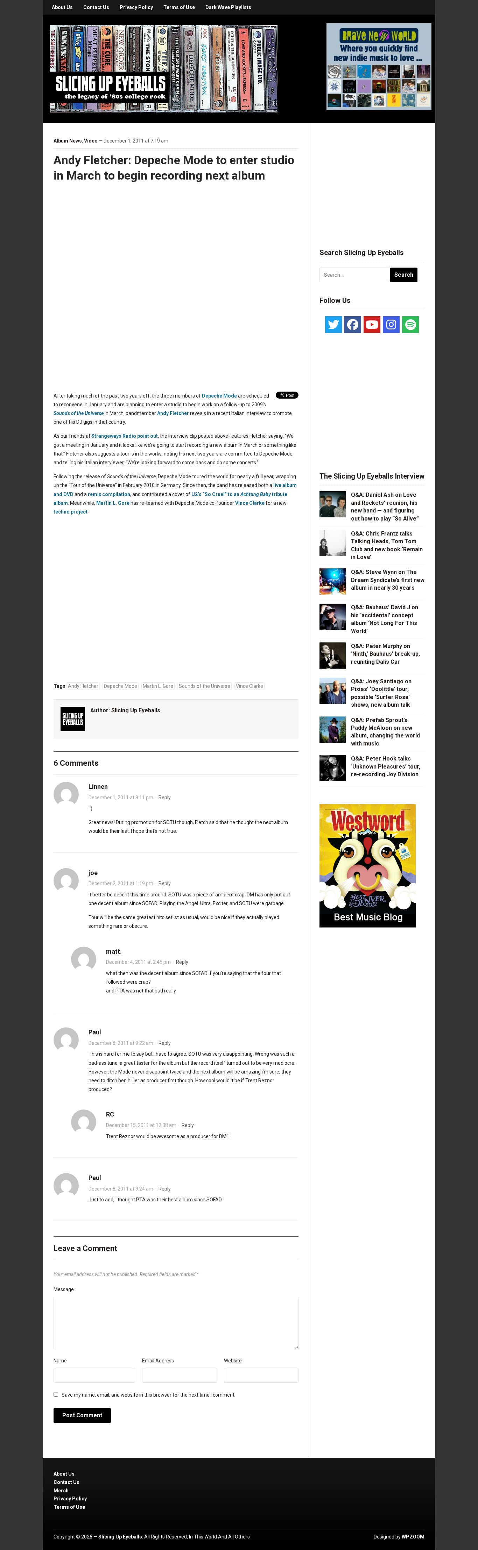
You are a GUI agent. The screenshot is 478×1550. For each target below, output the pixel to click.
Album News (68, 141)
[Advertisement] (371, 177)
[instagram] (391, 324)
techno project (70, 512)
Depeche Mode (219, 396)
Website (233, 1360)
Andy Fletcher (173, 413)
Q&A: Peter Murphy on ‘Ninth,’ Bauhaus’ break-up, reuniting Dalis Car (385, 654)
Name (60, 1360)
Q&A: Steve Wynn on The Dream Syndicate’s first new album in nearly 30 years (387, 580)
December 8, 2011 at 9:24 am (121, 1189)
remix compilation (109, 494)
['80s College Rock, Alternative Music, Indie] (163, 68)
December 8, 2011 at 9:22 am (121, 1043)
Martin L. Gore (112, 503)
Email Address (158, 1360)
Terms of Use (179, 7)
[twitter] (333, 324)
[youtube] (372, 324)
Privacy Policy (136, 7)
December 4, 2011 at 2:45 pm (138, 962)
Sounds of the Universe (79, 413)
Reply (165, 797)
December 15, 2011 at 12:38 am (141, 1125)
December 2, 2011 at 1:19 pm (121, 883)
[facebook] (352, 324)
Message (64, 1289)
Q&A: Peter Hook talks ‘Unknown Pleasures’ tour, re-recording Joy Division (385, 766)
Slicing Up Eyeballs (135, 710)
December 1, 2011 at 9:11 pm (121, 797)
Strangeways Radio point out (124, 436)
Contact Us (96, 7)
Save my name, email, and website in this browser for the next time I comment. (149, 1395)
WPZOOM (413, 1537)
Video (91, 141)
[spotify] (410, 324)
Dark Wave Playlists (228, 7)
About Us (62, 7)
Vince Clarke (250, 503)
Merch (61, 1490)
